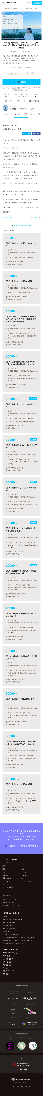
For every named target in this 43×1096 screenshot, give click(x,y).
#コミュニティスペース (14, 73)
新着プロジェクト (8, 902)
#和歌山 (28, 67)
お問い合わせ (7, 962)
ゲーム (24, 872)
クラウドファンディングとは (12, 919)
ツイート (23, 101)
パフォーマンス (27, 881)
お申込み (5, 916)
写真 (4, 869)
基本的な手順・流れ (8, 922)
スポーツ (5, 884)
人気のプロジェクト (9, 899)
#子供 (13, 67)
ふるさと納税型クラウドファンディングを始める (19, 938)
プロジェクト (8, 114)
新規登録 (38, 3)
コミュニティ (27, 52)
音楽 (23, 869)
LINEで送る (35, 101)
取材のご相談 (7, 965)
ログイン (29, 3)
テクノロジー (7, 881)
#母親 (26, 73)
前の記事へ (9, 217)
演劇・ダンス (6, 878)
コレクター (34, 114)
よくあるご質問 (7, 959)
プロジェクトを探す (11, 9)
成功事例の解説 (7, 925)
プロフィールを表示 (28, 109)
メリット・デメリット (9, 929)
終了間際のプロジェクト (10, 905)
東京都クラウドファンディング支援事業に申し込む (19, 941)
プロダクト (25, 875)
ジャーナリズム (7, 887)
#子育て (20, 67)
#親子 (33, 73)
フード (24, 884)
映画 (4, 866)
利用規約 (5, 968)
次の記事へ (34, 217)
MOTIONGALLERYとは (10, 953)
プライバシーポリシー (10, 971)
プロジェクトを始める (32, 9)
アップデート (20, 114)
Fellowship (5, 932)
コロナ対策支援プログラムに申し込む (15, 944)
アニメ (4, 872)
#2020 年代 (6, 956)
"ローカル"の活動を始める (11, 935)
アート (24, 866)
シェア (10, 101)
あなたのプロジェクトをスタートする (23, 845)
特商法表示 (6, 974)
